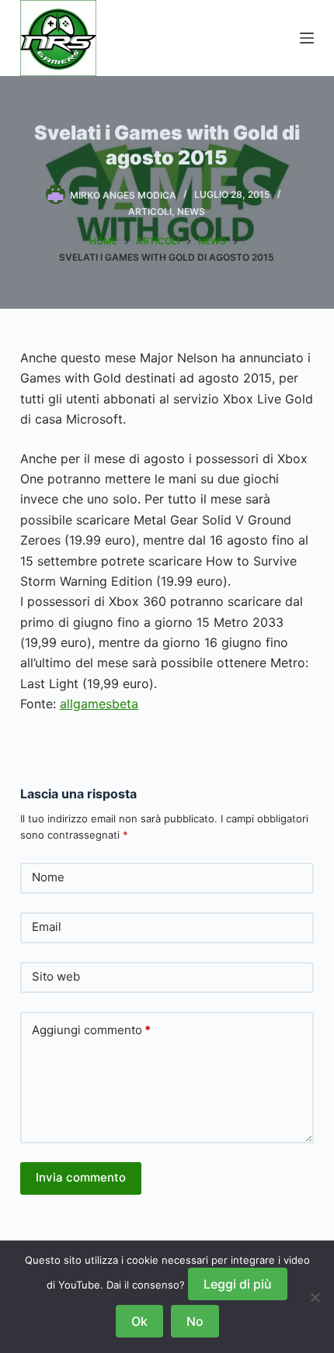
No (195, 1321)
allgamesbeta (99, 703)
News (191, 211)
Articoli (150, 211)
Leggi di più (238, 1284)
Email (46, 926)
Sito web (56, 976)
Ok (139, 1321)
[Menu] (307, 38)
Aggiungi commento (91, 1030)
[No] (314, 1297)
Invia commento (81, 1177)
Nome (48, 877)
